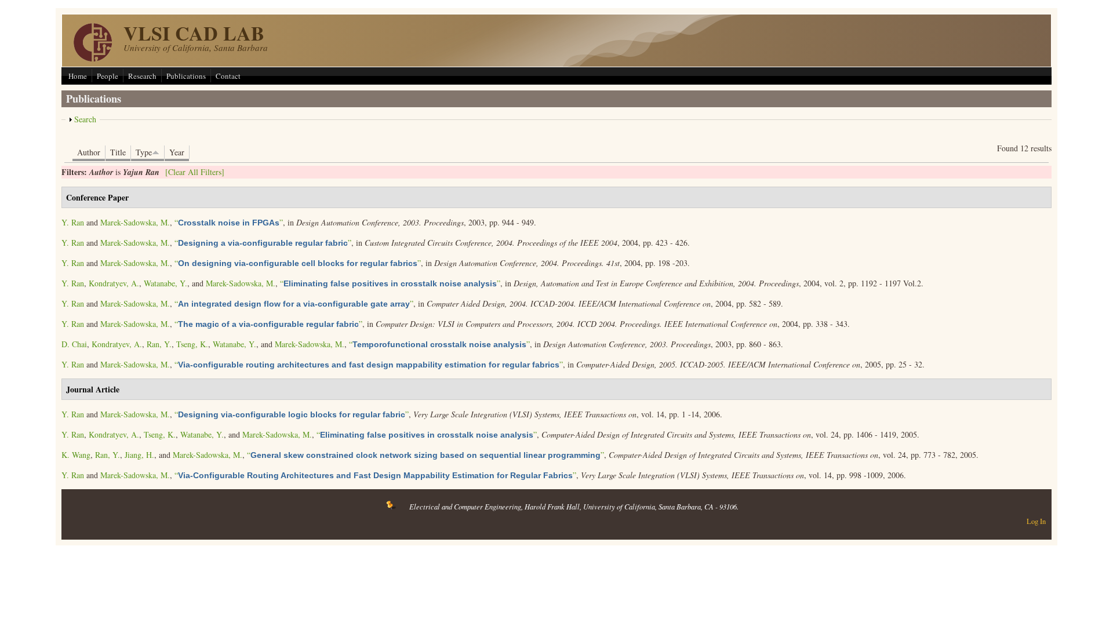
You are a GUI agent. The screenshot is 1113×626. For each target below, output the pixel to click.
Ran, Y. (159, 344)
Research (142, 76)
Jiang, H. (139, 454)
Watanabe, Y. (165, 283)
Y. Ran (72, 222)
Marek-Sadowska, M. (135, 222)
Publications (186, 76)
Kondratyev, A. (114, 283)
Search (85, 119)
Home (77, 76)
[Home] (93, 58)
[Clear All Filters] (194, 171)
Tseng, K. (192, 344)
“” (228, 222)
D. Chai (74, 344)
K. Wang (75, 454)
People (107, 76)
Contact (228, 76)
